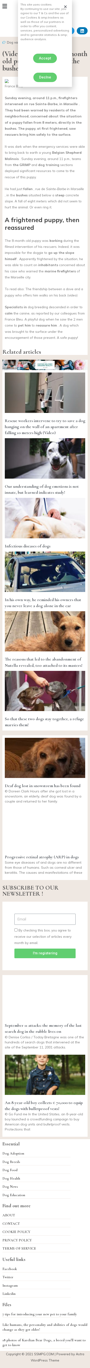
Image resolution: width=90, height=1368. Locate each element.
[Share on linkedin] (82, 30)
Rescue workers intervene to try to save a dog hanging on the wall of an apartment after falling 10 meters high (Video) (45, 426)
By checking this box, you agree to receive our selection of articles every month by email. (43, 936)
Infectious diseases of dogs (27, 546)
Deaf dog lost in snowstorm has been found (42, 785)
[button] (45, 58)
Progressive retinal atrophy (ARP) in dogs (42, 857)
